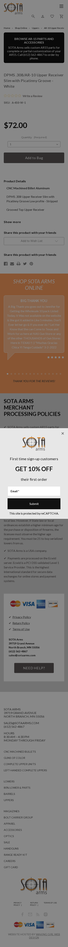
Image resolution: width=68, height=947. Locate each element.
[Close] (63, 433)
